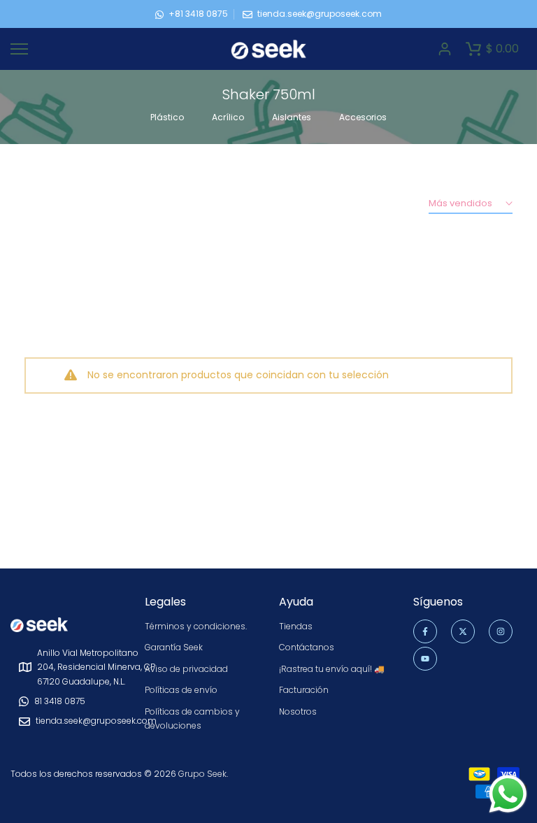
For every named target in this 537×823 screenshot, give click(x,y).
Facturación (304, 690)
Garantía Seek (174, 647)
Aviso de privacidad (186, 669)
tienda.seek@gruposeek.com (319, 14)
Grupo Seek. (203, 774)
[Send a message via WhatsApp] (508, 794)
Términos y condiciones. (196, 626)
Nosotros (298, 711)
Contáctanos (306, 647)
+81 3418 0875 (198, 14)
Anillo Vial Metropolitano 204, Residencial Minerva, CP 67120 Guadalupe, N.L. (96, 667)
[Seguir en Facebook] (425, 631)
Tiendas (296, 626)
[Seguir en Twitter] (463, 631)
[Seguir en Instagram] (501, 631)
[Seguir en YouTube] (425, 659)
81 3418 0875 (59, 701)
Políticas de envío (181, 690)
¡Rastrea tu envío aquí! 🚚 (332, 669)
